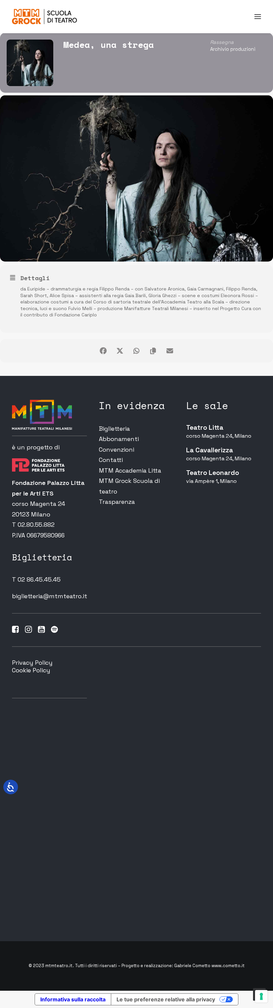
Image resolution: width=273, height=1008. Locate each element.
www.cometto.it (228, 965)
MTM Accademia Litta (130, 470)
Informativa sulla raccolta (73, 999)
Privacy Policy (32, 662)
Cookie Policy (31, 670)
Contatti (111, 460)
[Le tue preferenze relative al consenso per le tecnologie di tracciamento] (261, 996)
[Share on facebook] (103, 351)
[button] (257, 16)
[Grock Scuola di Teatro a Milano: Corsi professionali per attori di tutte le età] (44, 16)
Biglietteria (114, 428)
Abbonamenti (119, 439)
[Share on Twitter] (120, 351)
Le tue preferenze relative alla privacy (166, 999)
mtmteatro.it (59, 965)
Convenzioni (116, 449)
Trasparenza (117, 501)
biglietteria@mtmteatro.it (49, 596)
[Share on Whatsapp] (136, 351)
